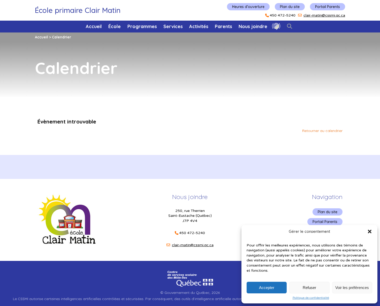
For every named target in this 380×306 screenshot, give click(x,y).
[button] (369, 231)
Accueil (94, 26)
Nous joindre (253, 26)
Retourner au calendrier (322, 130)
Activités (198, 26)
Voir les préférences (352, 287)
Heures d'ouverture (248, 6)
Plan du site (290, 6)
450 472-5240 (282, 15)
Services (173, 26)
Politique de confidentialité (311, 298)
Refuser (309, 287)
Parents (223, 26)
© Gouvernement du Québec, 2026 (190, 292)
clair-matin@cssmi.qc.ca (324, 15)
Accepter (266, 287)
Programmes (142, 26)
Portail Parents (327, 6)
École (114, 26)
